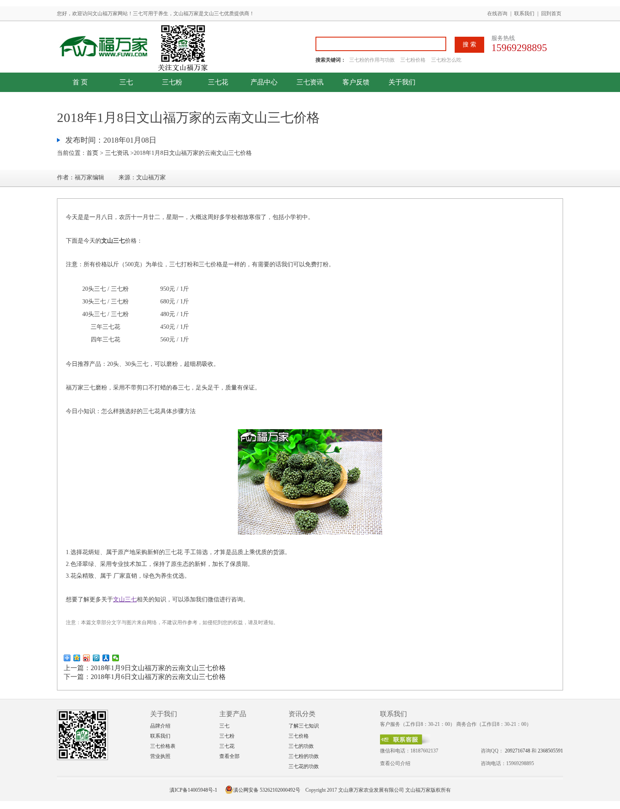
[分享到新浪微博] (86, 658)
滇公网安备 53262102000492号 (266, 790)
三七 (126, 82)
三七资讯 (310, 82)
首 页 (80, 82)
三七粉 (172, 82)
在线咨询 (497, 13)
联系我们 (524, 13)
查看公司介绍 (395, 763)
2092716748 (517, 751)
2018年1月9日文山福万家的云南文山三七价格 (158, 667)
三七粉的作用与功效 (372, 60)
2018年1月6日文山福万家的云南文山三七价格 (158, 676)
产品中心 (264, 82)
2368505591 (550, 751)
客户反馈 (355, 82)
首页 (92, 153)
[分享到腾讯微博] (96, 658)
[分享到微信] (115, 658)
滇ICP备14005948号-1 (193, 790)
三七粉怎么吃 (446, 60)
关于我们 (401, 82)
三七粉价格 (413, 60)
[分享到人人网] (106, 658)
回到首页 (551, 13)
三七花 (218, 82)
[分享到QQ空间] (77, 658)
